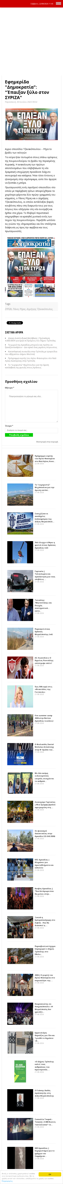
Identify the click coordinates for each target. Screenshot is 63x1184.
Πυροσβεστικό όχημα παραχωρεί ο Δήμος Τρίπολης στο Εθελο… (45, 950)
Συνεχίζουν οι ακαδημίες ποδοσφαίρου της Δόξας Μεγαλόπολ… (44, 517)
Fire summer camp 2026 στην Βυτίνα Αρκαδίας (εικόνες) (44, 718)
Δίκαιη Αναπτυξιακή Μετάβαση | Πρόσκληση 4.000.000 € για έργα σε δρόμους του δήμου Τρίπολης (30, 339)
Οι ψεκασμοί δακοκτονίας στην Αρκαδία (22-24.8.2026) (45, 833)
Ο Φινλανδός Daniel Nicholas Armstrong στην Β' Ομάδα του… (44, 747)
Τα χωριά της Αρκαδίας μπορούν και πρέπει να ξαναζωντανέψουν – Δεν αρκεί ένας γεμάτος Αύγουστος (31, 346)
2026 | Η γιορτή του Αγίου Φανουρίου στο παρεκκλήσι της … (45, 978)
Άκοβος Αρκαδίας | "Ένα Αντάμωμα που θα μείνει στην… (44, 891)
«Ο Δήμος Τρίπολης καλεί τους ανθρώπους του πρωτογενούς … (44, 1065)
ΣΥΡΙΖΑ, (9, 309)
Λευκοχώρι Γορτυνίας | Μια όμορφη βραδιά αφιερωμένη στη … (45, 805)
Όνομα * (9, 425)
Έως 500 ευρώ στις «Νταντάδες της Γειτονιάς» (43, 689)
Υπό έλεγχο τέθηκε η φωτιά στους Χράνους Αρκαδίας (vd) (45, 545)
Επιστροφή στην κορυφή (47, 441)
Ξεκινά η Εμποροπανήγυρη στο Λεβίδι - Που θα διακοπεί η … (45, 921)
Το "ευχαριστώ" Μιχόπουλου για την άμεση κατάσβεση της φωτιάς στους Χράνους (27, 366)
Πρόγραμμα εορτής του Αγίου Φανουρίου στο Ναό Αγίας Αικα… (45, 458)
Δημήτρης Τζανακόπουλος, (40, 309)
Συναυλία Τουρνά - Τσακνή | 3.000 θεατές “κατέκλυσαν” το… (45, 1122)
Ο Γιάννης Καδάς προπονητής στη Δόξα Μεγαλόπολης (44, 1093)
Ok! (50, 1174)
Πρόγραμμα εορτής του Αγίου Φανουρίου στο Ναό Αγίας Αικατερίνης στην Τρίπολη (30, 359)
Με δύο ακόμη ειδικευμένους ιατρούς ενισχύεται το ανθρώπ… (44, 777)
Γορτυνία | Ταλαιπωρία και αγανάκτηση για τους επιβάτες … (45, 575)
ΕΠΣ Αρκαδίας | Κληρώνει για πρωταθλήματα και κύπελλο (44, 863)
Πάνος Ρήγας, (20, 309)
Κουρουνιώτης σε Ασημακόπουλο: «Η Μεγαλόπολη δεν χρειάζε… (44, 1008)
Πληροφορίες (7, 1181)
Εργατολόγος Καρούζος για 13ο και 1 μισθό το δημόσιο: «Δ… (45, 1036)
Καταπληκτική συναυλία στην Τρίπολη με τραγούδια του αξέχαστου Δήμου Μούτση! (31, 353)
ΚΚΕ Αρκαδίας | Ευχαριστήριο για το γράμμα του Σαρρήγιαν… (44, 1152)
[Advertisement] (31, 42)
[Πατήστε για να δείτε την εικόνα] (31, 124)
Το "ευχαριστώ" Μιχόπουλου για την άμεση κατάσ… (44, 487)
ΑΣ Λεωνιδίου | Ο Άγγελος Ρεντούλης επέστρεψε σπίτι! (44, 660)
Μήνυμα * (9, 387)
